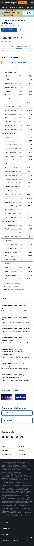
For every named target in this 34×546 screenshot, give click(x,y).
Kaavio (11, 46)
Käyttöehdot (4, 522)
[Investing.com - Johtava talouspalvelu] (11, 2)
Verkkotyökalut (6, 454)
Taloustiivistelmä (6, 50)
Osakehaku (13, 7)
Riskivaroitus (4, 534)
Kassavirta (30, 50)
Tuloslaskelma (16, 50)
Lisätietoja (21, 446)
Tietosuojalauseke (6, 528)
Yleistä (3, 46)
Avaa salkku (5, 450)
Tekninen (27, 46)
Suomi (21, 7)
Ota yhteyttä (22, 454)
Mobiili (3, 446)
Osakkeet (5, 7)
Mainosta (21, 450)
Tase (24, 50)
